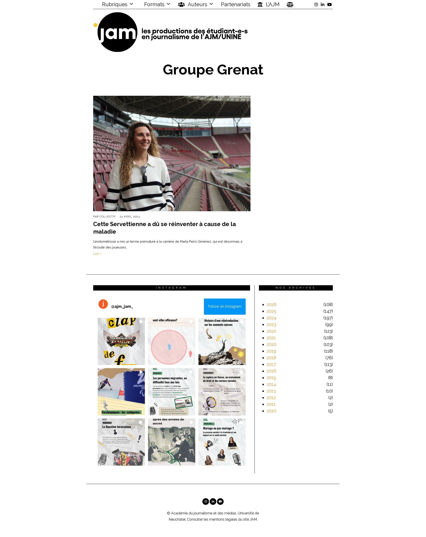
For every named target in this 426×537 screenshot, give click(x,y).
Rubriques (114, 4)
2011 (271, 404)
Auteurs (197, 4)
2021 (271, 337)
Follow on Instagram (225, 306)
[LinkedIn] (322, 4)
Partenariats (235, 4)
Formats (153, 4)
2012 (271, 397)
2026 (271, 304)
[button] (121, 341)
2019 (271, 351)
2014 (271, 384)
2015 (271, 377)
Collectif (108, 216)
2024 (271, 317)
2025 (271, 311)
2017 (271, 364)
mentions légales (223, 519)
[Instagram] (316, 4)
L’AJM (272, 4)
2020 (271, 344)
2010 (271, 411)
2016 (271, 371)
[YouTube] (329, 4)
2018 (271, 357)
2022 (271, 331)
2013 (271, 391)
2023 (271, 324)
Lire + (97, 254)
